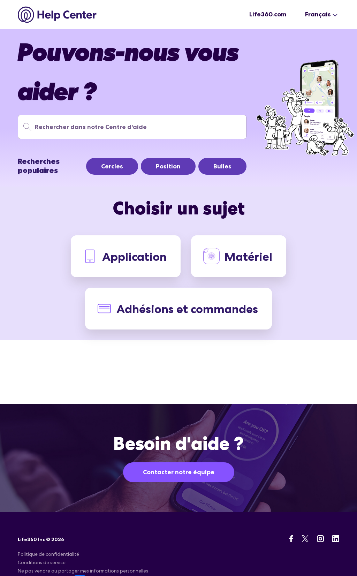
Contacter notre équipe (178, 472)
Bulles (222, 166)
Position (168, 166)
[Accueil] (57, 14)
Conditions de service (42, 562)
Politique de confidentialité (48, 554)
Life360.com (267, 14)
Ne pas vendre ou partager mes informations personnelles (83, 571)
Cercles (112, 166)
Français (318, 14)
